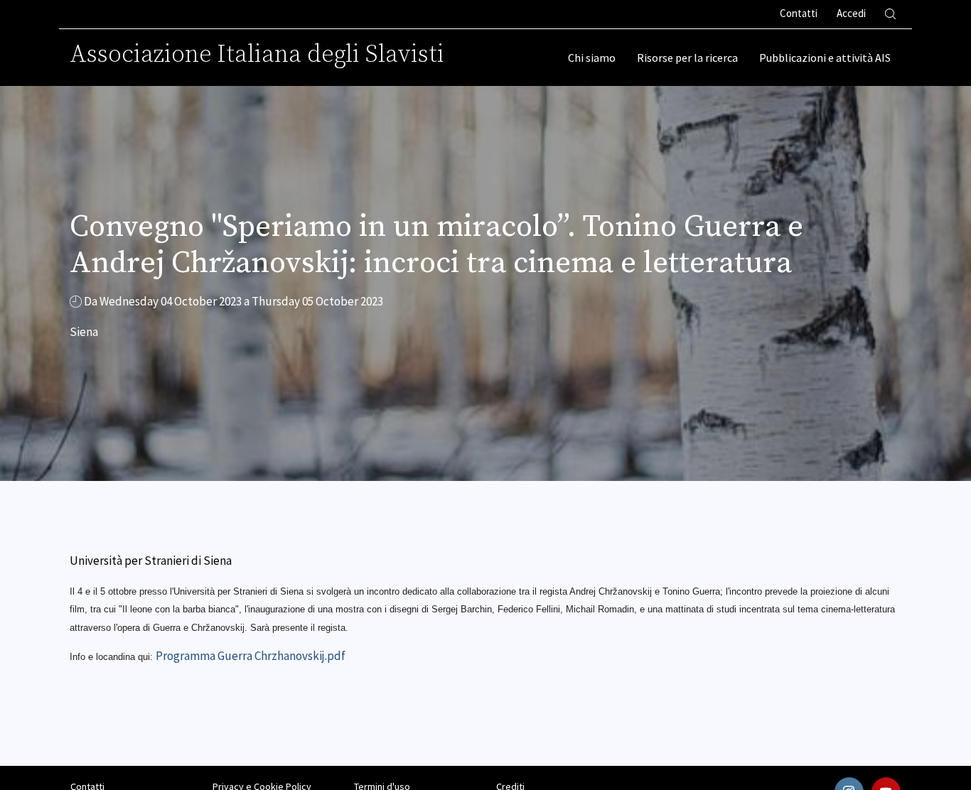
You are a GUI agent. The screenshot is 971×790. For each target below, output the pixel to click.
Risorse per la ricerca (687, 57)
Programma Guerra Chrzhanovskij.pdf (250, 656)
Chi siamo (592, 57)
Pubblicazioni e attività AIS (825, 57)
